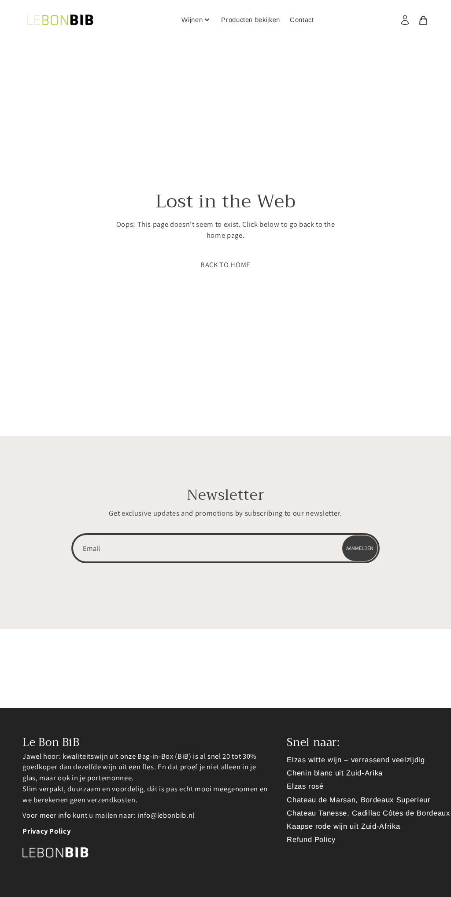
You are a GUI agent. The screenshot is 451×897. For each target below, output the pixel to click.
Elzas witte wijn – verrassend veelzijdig (356, 760)
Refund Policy (311, 839)
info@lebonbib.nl (166, 815)
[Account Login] (404, 20)
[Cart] (423, 19)
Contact (302, 19)
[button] (225, 265)
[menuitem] (407, 20)
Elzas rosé (305, 786)
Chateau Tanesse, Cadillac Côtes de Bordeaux (368, 813)
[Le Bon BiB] (60, 20)
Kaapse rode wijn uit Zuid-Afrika (343, 826)
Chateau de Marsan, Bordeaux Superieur (358, 800)
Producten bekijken (250, 19)
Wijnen (192, 19)
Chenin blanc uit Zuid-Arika (335, 773)
